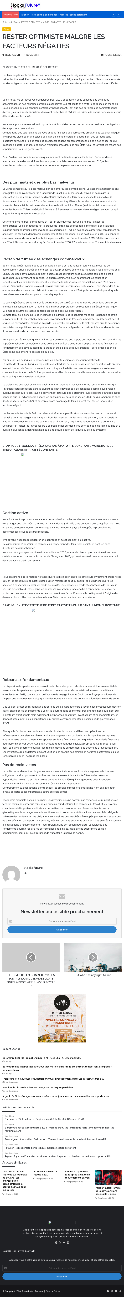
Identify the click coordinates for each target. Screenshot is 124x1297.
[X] (60, 1243)
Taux (16, 22)
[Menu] (4, 6)
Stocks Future (53, 1291)
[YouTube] (64, 1243)
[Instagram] (68, 1243)
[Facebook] (56, 1243)
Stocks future (11, 55)
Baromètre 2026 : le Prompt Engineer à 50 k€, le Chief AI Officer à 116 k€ (41, 1058)
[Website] (25, 873)
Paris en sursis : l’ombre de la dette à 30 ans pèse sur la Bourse (108, 1191)
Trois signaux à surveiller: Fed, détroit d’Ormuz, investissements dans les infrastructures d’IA (53, 1078)
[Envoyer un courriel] (19, 55)
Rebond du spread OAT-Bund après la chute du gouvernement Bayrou (77, 1174)
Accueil (8, 22)
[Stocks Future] (25, 5)
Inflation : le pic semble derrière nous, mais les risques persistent (54, 14)
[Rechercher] (120, 6)
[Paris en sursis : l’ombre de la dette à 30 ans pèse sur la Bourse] (108, 1177)
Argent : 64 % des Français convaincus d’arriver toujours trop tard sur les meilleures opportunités (55, 1096)
